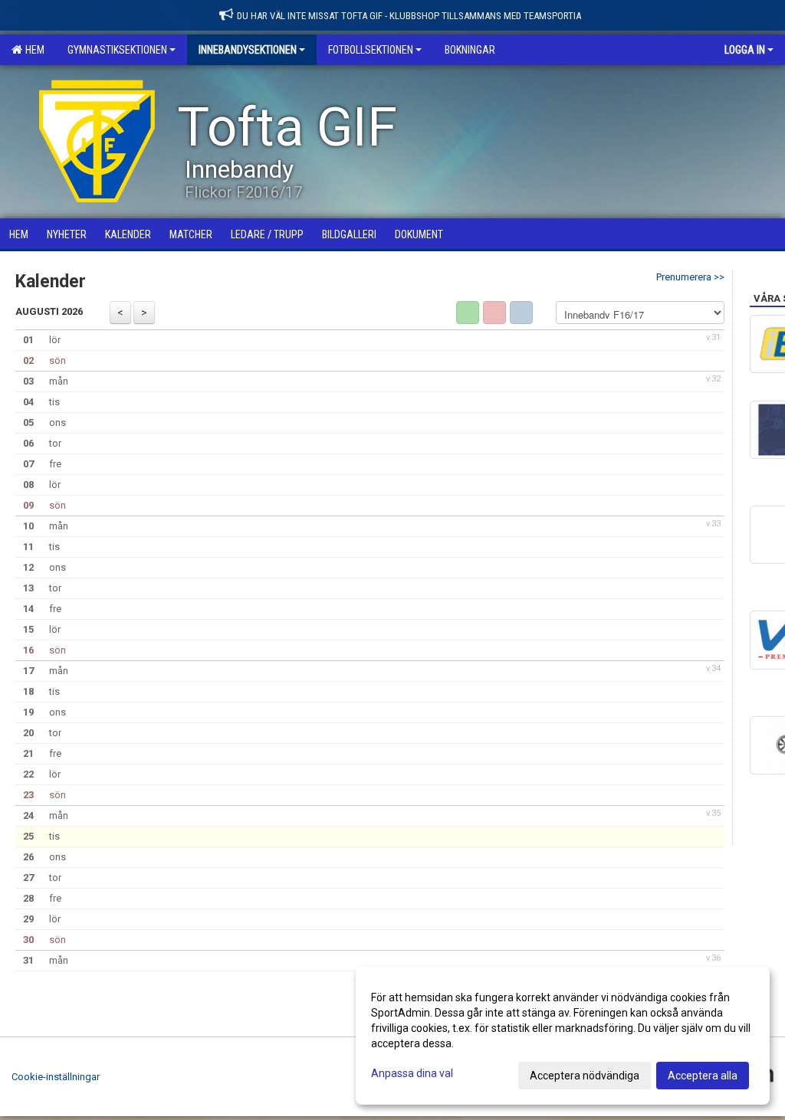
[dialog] (563, 1036)
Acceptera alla (702, 1075)
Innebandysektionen (248, 50)
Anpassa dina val (412, 1073)
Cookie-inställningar (55, 1076)
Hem (32, 50)
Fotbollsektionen (370, 50)
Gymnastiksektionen (117, 50)
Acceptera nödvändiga (584, 1075)
